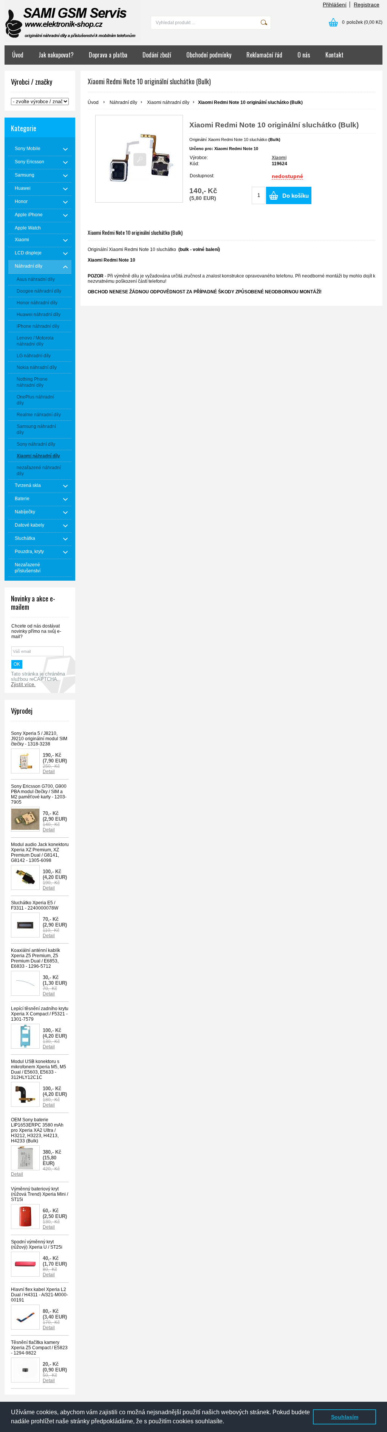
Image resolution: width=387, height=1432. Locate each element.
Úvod (17, 54)
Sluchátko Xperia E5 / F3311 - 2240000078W (34, 905)
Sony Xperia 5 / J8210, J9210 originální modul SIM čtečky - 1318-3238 (39, 739)
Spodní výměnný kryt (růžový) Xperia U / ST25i (36, 1244)
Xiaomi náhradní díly (168, 102)
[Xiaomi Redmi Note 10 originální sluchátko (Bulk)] (139, 159)
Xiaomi (279, 157)
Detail (49, 771)
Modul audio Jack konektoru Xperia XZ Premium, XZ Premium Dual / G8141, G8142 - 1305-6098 (40, 852)
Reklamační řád (264, 54)
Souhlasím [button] (344, 1417)
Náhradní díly (123, 102)
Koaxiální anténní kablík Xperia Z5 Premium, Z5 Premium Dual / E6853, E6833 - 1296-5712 (35, 958)
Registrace (366, 5)
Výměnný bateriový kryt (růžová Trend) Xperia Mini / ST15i (39, 1194)
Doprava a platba (108, 54)
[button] (227, 1422)
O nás (303, 54)
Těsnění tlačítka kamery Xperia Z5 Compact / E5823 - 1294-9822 (39, 1348)
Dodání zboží (156, 54)
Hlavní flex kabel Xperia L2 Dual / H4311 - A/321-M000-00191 (39, 1295)
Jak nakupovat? (56, 54)
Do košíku (295, 195)
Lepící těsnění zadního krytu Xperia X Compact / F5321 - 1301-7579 (39, 1014)
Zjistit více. (23, 684)
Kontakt (334, 54)
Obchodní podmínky (208, 54)
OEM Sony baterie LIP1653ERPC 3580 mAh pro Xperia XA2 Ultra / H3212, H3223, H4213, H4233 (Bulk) (37, 1130)
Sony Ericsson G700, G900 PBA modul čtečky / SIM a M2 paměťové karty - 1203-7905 (39, 794)
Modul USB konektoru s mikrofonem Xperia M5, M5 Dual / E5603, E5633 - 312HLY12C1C (38, 1069)
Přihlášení (335, 5)
